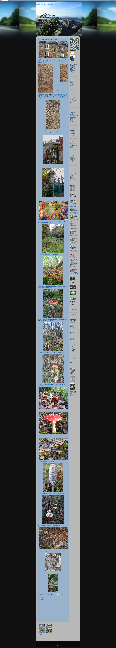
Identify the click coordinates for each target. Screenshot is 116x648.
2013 (72, 362)
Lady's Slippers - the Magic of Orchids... (76, 209)
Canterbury (71, 85)
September (73, 352)
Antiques (71, 71)
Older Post (66, 638)
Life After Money (73, 298)
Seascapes (71, 157)
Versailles (71, 177)
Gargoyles (71, 114)
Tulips (71, 175)
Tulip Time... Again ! (75, 270)
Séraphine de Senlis (72, 158)
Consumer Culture (72, 98)
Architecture (71, 72)
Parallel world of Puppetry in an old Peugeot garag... (74, 346)
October (73, 344)
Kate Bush (71, 128)
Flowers (71, 113)
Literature (71, 132)
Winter (71, 180)
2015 (72, 339)
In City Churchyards (73, 302)
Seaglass (71, 156)
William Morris (72, 179)
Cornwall (71, 99)
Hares (71, 118)
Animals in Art (72, 70)
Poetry (71, 146)
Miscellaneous (72, 136)
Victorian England (72, 178)
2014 (72, 340)
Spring (71, 161)
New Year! (71, 142)
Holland (71, 120)
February (73, 359)
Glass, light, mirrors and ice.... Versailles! (76, 263)
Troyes (71, 174)
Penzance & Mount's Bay (73, 145)
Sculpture (71, 155)
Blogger (59, 645)
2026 (72, 326)
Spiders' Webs (72, 159)
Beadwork (71, 80)
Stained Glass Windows (73, 162)
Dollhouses (71, 103)
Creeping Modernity (72, 100)
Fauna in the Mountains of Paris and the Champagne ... (75, 348)
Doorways (71, 104)
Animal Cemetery (72, 68)
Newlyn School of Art (73, 143)
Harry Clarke (71, 119)
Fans (70, 111)
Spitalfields (71, 160)
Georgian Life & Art (72, 117)
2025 (72, 327)
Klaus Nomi (71, 129)
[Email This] (58, 594)
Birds (70, 81)
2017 (72, 337)
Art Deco (71, 73)
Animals (71, 69)
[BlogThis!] (59, 594)
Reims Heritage (72, 148)
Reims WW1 (71, 149)
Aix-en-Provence (72, 65)
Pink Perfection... (75, 254)
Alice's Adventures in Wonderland (72, 67)
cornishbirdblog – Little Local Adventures (74, 313)
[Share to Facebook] (61, 594)
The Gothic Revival (72, 167)
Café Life (71, 83)
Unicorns (71, 176)
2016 (72, 338)
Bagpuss (71, 79)
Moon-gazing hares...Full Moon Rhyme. (76, 201)
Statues (71, 163)
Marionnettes (72, 133)
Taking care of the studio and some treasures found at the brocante (74, 310)
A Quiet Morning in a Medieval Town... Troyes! (76, 247)
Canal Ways (71, 84)
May (72, 356)
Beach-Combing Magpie (44, 4)
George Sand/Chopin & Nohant (74, 115)
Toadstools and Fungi (73, 173)
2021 (72, 332)
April (72, 357)
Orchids (71, 144)
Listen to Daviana (73, 299)
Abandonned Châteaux (73, 64)
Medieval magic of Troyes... (74, 351)
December (73, 341)
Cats (70, 87)
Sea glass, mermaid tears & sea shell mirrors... (76, 216)
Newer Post (40, 638)
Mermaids (71, 135)
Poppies (71, 147)
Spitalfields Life (73, 301)
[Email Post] (57, 594)
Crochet (71, 101)
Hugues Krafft (72, 122)
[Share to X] (60, 594)
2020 (72, 333)
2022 (72, 331)
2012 (72, 363)
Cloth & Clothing (72, 97)
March (73, 358)
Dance (71, 102)
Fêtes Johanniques (72, 112)
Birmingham (71, 82)
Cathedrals (71, 86)
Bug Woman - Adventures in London (74, 304)
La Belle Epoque (72, 130)
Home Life (71, 121)
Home (53, 638)
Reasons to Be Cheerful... (76, 231)
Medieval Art (71, 134)
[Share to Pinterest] (62, 594)
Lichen (71, 131)
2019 (72, 334)
